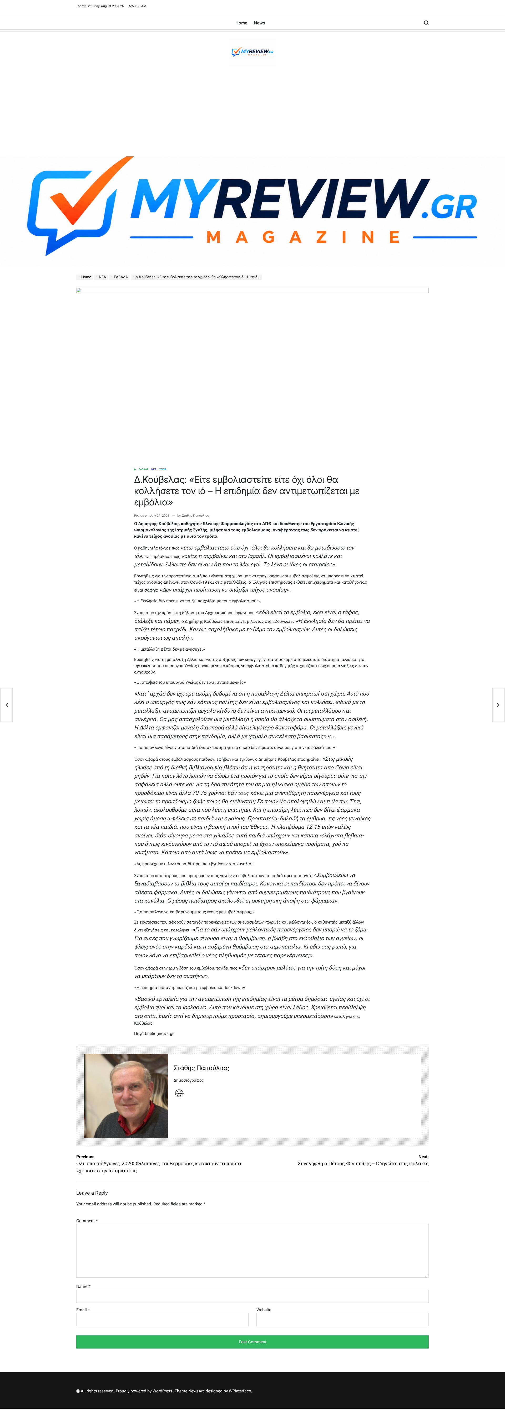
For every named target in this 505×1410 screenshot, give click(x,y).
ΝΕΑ (153, 469)
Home (241, 22)
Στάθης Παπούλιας (195, 515)
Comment (87, 1220)
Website (263, 1309)
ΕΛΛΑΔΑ (144, 469)
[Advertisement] (252, 117)
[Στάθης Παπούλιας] (126, 1096)
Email (83, 1309)
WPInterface (240, 1390)
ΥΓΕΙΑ (162, 469)
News (259, 22)
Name (83, 1286)
